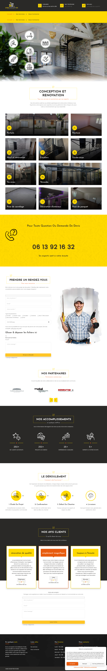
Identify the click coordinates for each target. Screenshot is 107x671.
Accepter (72, 664)
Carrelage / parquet (45, 65)
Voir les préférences (98, 664)
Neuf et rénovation (16, 158)
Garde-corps (29, 73)
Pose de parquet (80, 207)
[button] (51, 400)
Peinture (76, 133)
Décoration (29, 41)
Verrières (11, 182)
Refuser (84, 664)
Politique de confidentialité (90, 667)
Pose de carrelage (15, 207)
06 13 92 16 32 (53, 247)
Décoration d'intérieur (50, 207)
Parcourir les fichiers (10, 338)
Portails (10, 133)
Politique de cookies (78, 667)
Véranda (44, 182)
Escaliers (44, 158)
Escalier (13, 65)
